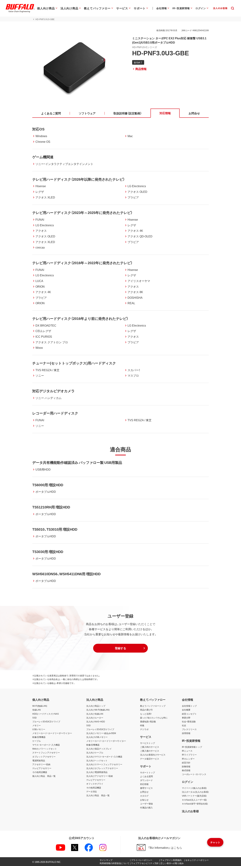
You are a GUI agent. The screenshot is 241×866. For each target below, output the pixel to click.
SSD (34, 717)
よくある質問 (146, 776)
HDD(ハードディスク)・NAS (45, 713)
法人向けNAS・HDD (95, 721)
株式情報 (186, 770)
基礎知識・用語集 (148, 721)
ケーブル (36, 740)
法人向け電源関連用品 (96, 772)
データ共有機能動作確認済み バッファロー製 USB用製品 (77, 462)
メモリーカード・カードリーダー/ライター (52, 733)
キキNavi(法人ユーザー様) (194, 799)
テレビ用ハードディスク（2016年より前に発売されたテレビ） (80, 318)
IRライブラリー (189, 754)
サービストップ (147, 743)
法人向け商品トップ (95, 705)
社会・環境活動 (189, 721)
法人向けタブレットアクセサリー (102, 768)
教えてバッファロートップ (152, 705)
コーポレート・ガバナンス (194, 774)
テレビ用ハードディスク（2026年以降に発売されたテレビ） (78, 179)
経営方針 (186, 762)
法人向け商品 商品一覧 (98, 795)
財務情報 (186, 766)
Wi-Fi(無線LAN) (39, 705)
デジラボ (144, 729)
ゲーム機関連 (42, 156)
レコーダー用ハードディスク (55, 413)
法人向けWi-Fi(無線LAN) (98, 709)
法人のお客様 (190, 811)
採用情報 (186, 733)
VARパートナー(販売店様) (194, 795)
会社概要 (186, 709)
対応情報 (144, 784)
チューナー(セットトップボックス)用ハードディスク (74, 363)
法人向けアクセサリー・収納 (99, 776)
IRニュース (187, 750)
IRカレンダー (188, 758)
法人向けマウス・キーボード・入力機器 (104, 756)
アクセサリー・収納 (41, 764)
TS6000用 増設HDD (47, 484)
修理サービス (146, 788)
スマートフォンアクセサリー (46, 752)
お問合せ (144, 791)
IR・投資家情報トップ (192, 746)
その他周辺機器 (39, 772)
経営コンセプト (189, 713)
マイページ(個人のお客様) (194, 788)
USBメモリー (38, 729)
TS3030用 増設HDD (47, 551)
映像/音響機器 (39, 737)
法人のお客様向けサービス (152, 754)
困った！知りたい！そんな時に (154, 717)
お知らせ (144, 799)
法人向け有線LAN (94, 713)
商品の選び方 (146, 709)
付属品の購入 (146, 807)
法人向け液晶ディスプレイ (99, 748)
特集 (142, 725)
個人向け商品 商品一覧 (44, 776)
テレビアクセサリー (41, 768)
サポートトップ (147, 772)
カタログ (144, 795)
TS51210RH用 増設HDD (51, 506)
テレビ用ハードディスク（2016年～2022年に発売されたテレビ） (82, 262)
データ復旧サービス (149, 758)
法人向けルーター (94, 717)
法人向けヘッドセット (96, 760)
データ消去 (91, 791)
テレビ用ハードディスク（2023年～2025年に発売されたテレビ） (82, 212)
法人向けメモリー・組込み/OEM (101, 733)
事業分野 (186, 717)
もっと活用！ (146, 713)
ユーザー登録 (146, 803)
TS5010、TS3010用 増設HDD (54, 529)
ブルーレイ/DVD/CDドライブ (46, 721)
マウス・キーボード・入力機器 (46, 744)
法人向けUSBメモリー (97, 737)
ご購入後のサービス (149, 750)
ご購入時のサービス (149, 746)
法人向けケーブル (94, 752)
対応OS (38, 128)
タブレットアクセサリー (44, 756)
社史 (184, 725)
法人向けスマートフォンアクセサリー (104, 764)
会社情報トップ (189, 705)
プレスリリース (189, 729)
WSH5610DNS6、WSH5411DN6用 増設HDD (66, 573)
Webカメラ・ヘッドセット (44, 748)
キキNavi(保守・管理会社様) (195, 803)
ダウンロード (146, 780)
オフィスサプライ (94, 783)
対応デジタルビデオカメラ (53, 390)
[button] (120, 648)
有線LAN (36, 709)
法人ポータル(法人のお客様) (195, 791)
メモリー (36, 725)
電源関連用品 (38, 760)
